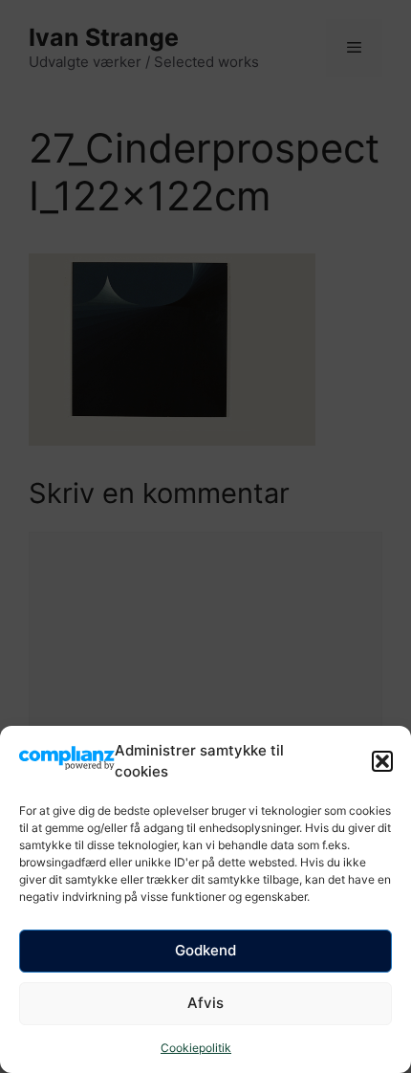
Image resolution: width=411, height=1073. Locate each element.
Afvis (205, 1003)
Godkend (205, 950)
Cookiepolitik (196, 1047)
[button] (382, 761)
